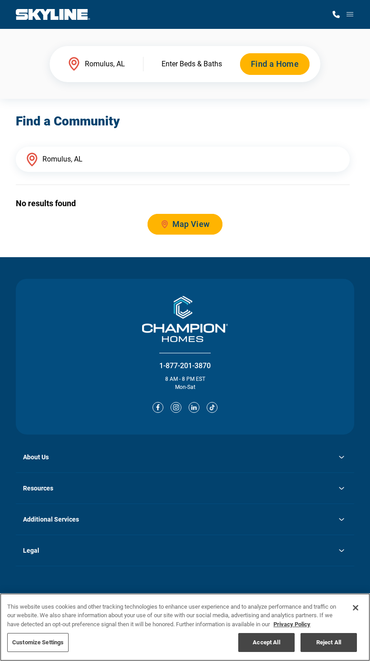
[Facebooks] (158, 407)
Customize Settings (38, 642)
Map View (191, 224)
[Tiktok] (212, 407)
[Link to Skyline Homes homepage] (53, 14)
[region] (185, 627)
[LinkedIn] (194, 407)
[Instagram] (176, 407)
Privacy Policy (291, 624)
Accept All (266, 642)
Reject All (328, 642)
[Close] (355, 608)
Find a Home (275, 64)
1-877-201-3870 (185, 365)
